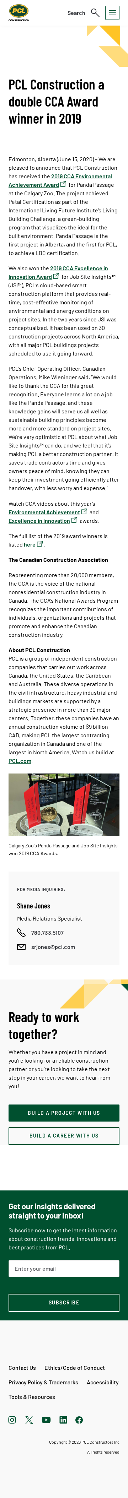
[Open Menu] (112, 13)
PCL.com (20, 760)
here (30, 544)
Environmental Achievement (44, 512)
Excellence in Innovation (39, 520)
